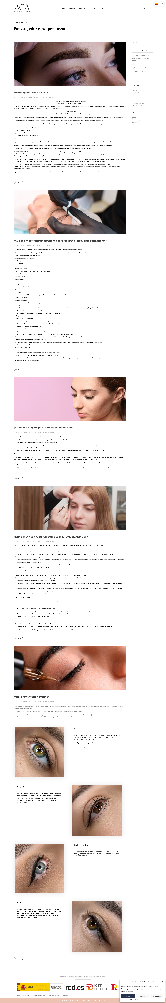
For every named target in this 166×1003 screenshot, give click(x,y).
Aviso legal (152, 999)
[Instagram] (147, 8)
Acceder (134, 117)
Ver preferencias (156, 996)
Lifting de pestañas (138, 104)
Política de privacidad (144, 999)
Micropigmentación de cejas (31, 92)
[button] (162, 981)
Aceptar (128, 996)
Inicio (18, 995)
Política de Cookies (134, 999)
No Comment (37, 97)
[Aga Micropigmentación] (22, 8)
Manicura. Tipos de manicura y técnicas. (141, 55)
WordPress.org (135, 122)
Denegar (142, 996)
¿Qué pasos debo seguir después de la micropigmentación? (51, 536)
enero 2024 (134, 90)
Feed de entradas (136, 119)
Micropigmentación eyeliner (31, 696)
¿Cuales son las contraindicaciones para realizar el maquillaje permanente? (60, 240)
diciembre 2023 (135, 92)
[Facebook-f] (144, 8)
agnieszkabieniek (26, 97)
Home (17, 22)
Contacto (65, 995)
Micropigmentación (48, 97)
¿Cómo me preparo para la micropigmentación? (43, 427)
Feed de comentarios (137, 120)
